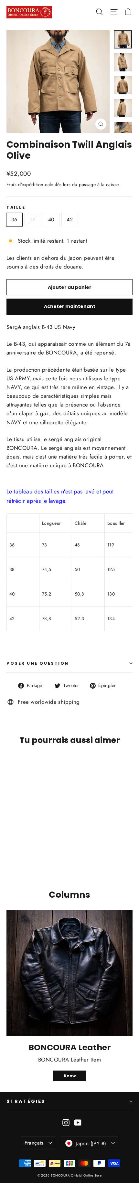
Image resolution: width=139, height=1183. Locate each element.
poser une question (37, 663)
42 (70, 219)
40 (51, 219)
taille (15, 207)
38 (33, 219)
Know (70, 1076)
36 (14, 219)
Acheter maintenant (69, 306)
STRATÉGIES (25, 1101)
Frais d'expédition (25, 184)
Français (34, 1142)
